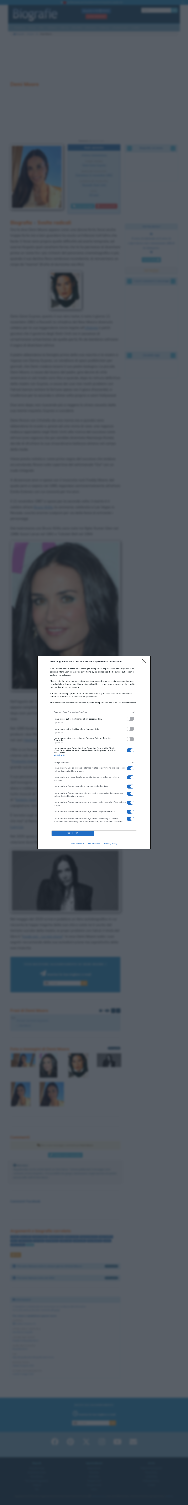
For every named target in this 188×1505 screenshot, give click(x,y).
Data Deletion (77, 843)
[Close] (145, 662)
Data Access (94, 843)
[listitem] (94, 712)
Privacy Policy (110, 843)
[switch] (130, 719)
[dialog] (94, 752)
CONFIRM (72, 833)
